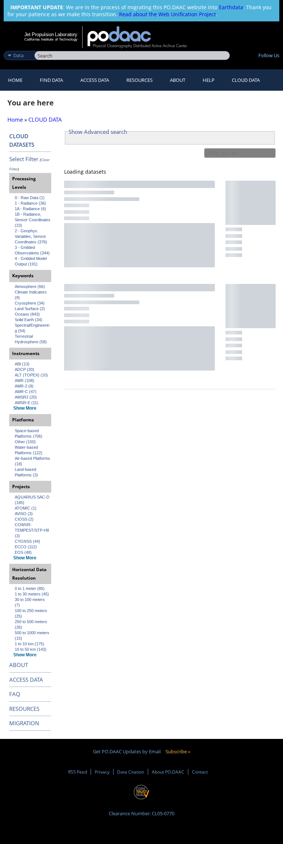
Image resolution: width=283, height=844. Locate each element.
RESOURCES (139, 80)
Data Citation (130, 772)
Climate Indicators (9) (31, 295)
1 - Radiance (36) (30, 203)
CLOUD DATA (246, 80)
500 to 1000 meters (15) (32, 635)
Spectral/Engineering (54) (32, 328)
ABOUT (18, 664)
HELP (208, 80)
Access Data (94, 80)
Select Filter (23, 159)
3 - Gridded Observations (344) (32, 250)
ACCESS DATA (26, 679)
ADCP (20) (24, 369)
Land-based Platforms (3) (26, 472)
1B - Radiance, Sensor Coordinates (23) (33, 220)
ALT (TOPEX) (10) (31, 375)
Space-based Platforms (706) (28, 433)
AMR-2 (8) (24, 386)
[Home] (142, 37)
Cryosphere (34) (30, 303)
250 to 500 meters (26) (31, 624)
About (177, 80)
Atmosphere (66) (30, 286)
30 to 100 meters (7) (30, 602)
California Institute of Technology (50, 39)
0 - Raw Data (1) (30, 197)
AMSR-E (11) (26, 402)
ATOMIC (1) (25, 508)
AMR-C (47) (25, 391)
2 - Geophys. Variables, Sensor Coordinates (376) (31, 236)
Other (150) (25, 442)
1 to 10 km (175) (29, 644)
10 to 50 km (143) (30, 649)
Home (15, 80)
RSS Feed (77, 772)
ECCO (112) (26, 547)
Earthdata (231, 7)
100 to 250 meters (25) (31, 613)
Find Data (51, 80)
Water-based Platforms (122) (28, 450)
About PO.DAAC (168, 772)
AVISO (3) (24, 513)
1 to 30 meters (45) (32, 594)
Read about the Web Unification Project (167, 14)
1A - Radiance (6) (30, 208)
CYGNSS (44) (27, 541)
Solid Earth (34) (28, 319)
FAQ (14, 694)
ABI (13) (22, 364)
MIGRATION (24, 723)
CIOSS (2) (24, 519)
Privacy (102, 772)
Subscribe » (177, 751)
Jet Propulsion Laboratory (50, 34)
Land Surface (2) (30, 308)
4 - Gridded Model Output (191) (31, 261)
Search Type (18, 47)
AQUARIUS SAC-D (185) (32, 500)
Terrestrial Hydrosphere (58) (31, 339)
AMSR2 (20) (26, 397)
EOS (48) (23, 552)
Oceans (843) (27, 314)
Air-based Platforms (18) (33, 461)
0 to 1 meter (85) (30, 588)
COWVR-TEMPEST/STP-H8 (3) (32, 530)
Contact (200, 772)
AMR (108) (24, 380)
